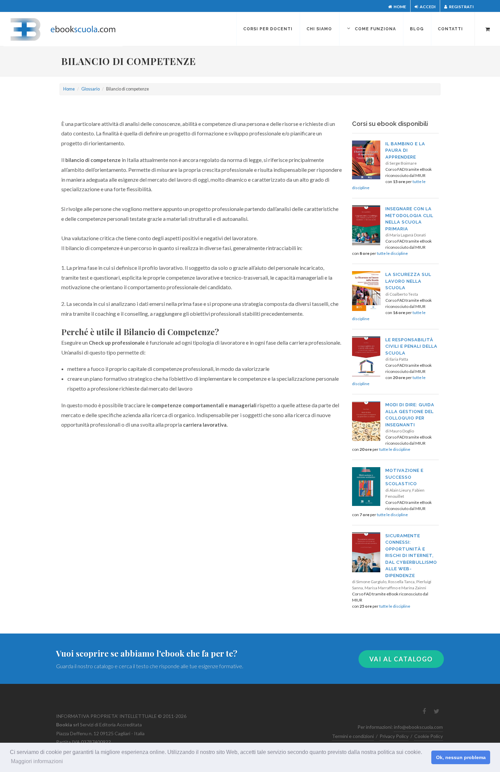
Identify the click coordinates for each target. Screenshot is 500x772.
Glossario (90, 89)
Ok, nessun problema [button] (461, 757)
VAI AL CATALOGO (401, 659)
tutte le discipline (392, 253)
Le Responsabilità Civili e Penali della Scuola (411, 346)
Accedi (427, 6)
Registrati (461, 6)
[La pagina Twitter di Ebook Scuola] (436, 711)
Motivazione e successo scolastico (404, 477)
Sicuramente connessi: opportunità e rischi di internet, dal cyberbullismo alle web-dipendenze (411, 555)
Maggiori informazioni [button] (37, 761)
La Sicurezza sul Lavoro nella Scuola (408, 281)
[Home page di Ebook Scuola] (66, 29)
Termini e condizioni (353, 736)
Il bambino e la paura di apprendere (405, 150)
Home (399, 6)
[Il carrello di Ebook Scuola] (487, 28)
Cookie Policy (428, 736)
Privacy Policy (394, 736)
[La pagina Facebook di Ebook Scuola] (424, 711)
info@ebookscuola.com (418, 727)
